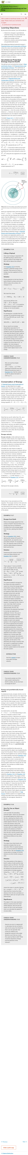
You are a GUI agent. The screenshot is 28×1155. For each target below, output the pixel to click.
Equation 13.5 (14, 477)
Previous (5, 1141)
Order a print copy (8, 1147)
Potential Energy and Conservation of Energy (13, 46)
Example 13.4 (9, 372)
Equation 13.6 (12, 536)
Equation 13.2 (10, 266)
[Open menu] (2, 14)
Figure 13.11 (10, 118)
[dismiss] (26, 18)
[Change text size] (25, 14)
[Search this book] (21, 14)
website (13, 657)
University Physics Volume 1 (10, 6)
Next (24, 1141)
